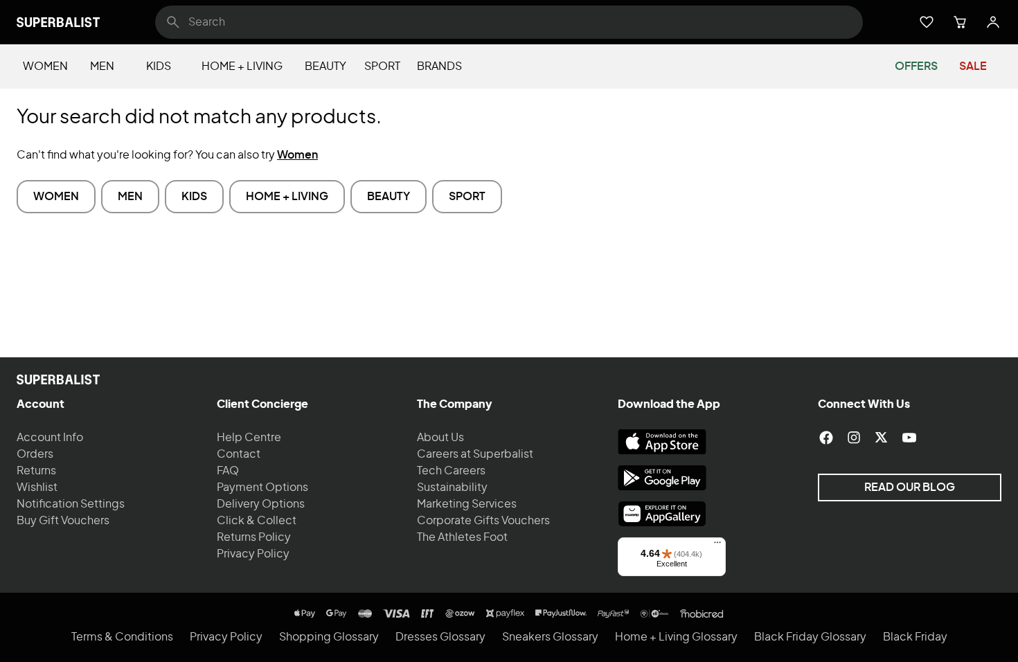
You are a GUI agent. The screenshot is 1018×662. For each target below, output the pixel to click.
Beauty (325, 66)
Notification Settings (71, 504)
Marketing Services (467, 504)
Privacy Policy (253, 554)
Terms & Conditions (122, 637)
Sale (973, 66)
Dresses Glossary (440, 637)
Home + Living (242, 66)
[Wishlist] (926, 22)
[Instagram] (854, 437)
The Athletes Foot (462, 537)
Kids (158, 66)
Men (102, 66)
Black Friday (915, 637)
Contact (238, 454)
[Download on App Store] (662, 441)
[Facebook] (826, 437)
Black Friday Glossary (810, 637)
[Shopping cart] (960, 22)
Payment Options (262, 487)
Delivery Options (261, 504)
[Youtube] (909, 437)
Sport (382, 66)
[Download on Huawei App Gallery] (662, 513)
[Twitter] (881, 437)
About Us (440, 437)
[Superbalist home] (58, 22)
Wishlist (37, 487)
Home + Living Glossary (676, 637)
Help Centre (249, 437)
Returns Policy (254, 537)
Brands (439, 66)
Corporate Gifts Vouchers (483, 520)
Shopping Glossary (329, 637)
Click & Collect (256, 520)
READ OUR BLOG (909, 487)
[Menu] (717, 545)
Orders (35, 454)
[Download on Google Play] (662, 477)
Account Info (50, 437)
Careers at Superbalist (475, 454)
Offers (916, 66)
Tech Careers (451, 470)
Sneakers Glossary (550, 637)
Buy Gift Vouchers (63, 520)
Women (45, 66)
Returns (36, 470)
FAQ (228, 470)
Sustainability (452, 487)
